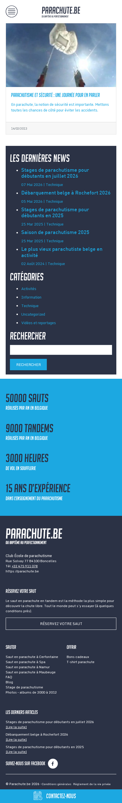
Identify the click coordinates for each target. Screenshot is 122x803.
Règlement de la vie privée (92, 784)
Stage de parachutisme (24, 687)
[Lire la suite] (16, 727)
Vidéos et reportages (38, 323)
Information (31, 297)
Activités (28, 288)
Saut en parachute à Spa (25, 662)
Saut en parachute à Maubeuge (31, 672)
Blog (9, 682)
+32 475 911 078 (25, 566)
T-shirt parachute (80, 662)
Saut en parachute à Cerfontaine (32, 656)
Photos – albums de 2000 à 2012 (31, 692)
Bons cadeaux (78, 656)
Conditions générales (56, 784)
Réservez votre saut (61, 623)
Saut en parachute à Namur (28, 667)
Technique (30, 306)
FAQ (9, 677)
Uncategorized (33, 314)
